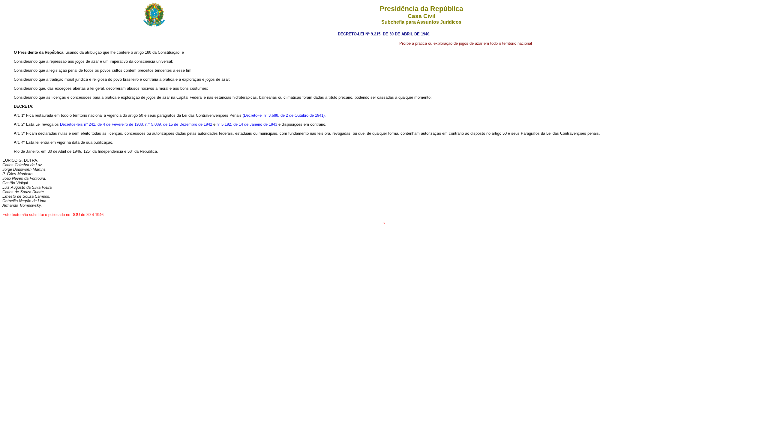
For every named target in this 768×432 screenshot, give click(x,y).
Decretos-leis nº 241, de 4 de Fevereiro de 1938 (101, 124)
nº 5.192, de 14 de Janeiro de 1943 (247, 124)
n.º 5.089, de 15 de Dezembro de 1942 (178, 124)
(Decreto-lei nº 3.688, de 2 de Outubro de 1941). (284, 115)
